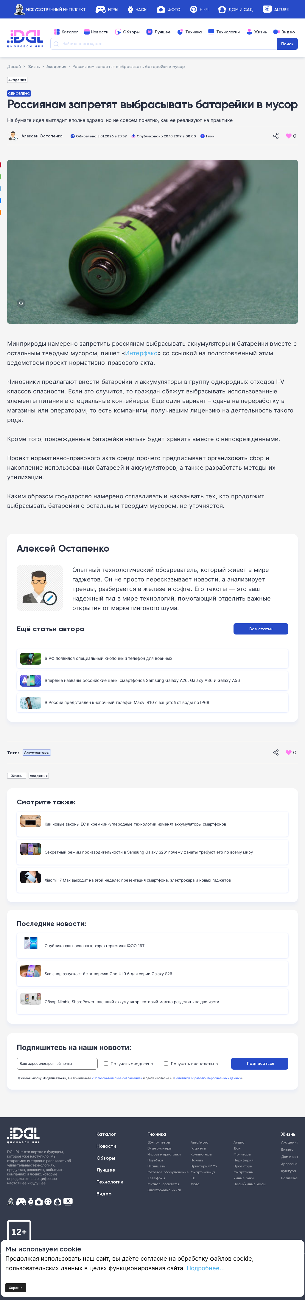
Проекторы (243, 1166)
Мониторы (242, 1154)
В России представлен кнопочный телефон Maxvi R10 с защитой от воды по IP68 (127, 702)
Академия (17, 79)
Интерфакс (141, 353)
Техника (193, 32)
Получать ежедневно (132, 1063)
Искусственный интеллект (56, 9)
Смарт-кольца (203, 1172)
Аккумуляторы (36, 752)
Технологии (228, 32)
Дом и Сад (240, 9)
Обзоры (131, 32)
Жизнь (260, 32)
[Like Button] (288, 135)
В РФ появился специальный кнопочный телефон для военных (108, 658)
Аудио (239, 1142)
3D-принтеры (158, 1142)
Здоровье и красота (289, 1163)
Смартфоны (243, 1172)
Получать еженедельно (194, 1063)
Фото (173, 9)
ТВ (193, 1178)
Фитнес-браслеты (163, 1184)
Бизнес (287, 1149)
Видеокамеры (159, 1148)
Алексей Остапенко (42, 135)
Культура (288, 1171)
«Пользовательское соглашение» (117, 1078)
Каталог (70, 32)
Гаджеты (198, 1148)
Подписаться (260, 1063)
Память (197, 1160)
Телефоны (156, 1178)
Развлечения (289, 1178)
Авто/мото (199, 1142)
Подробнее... (206, 1268)
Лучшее (162, 32)
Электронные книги (164, 1190)
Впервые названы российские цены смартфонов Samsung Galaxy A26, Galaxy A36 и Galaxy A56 (142, 680)
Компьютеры (201, 1154)
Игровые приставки (164, 1154)
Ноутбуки (155, 1160)
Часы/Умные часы (250, 1184)
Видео (288, 32)
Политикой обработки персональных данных (207, 1078)
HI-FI (204, 9)
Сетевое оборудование (168, 1172)
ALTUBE (281, 9)
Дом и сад (289, 1156)
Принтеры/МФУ (204, 1166)
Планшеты (156, 1166)
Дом (237, 1148)
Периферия (243, 1160)
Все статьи (261, 629)
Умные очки (244, 1178)
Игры (113, 9)
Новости (99, 32)
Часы (141, 9)
